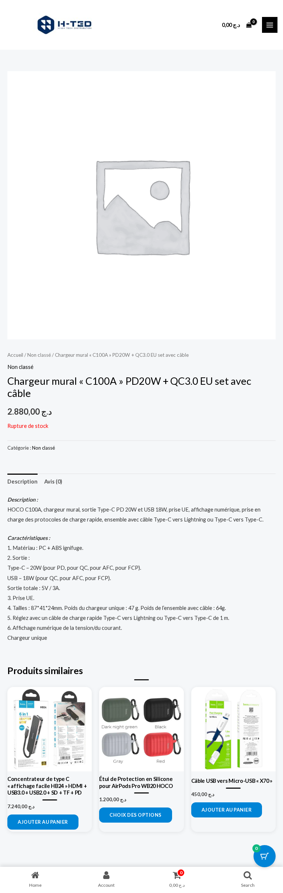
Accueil (15, 355)
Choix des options (135, 815)
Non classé (39, 355)
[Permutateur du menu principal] (269, 24)
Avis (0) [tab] (53, 481)
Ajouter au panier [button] (43, 822)
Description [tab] (22, 481)
